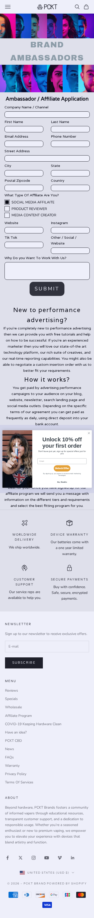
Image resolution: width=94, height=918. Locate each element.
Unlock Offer (62, 468)
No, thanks (62, 482)
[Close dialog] (89, 433)
